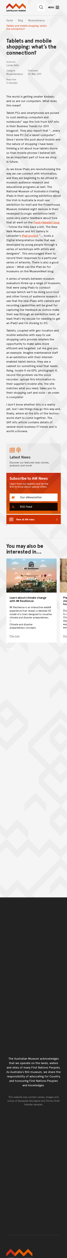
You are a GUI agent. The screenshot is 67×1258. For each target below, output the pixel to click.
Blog (21, 20)
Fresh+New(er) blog (46, 222)
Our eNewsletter (30, 497)
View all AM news (25, 519)
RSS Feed (25, 506)
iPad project (30, 235)
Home (9, 20)
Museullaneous (37, 20)
